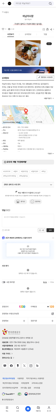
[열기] (51, 184)
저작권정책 (25, 383)
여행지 (6, 12)
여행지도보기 (51, 108)
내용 (47, 98)
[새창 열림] (8, 394)
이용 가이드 (6, 354)
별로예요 (37, 201)
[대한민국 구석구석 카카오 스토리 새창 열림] (18, 365)
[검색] (50, 3)
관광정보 (5, 321)
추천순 (52, 282)
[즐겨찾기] (43, 29)
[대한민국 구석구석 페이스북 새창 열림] (11, 365)
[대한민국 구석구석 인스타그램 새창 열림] (31, 365)
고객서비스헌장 (37, 383)
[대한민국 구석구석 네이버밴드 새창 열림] (37, 365)
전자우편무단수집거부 (10, 388)
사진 (42, 230)
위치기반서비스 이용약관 (35, 378)
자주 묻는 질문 (26, 388)
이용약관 (20, 378)
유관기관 (34, 321)
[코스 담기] (47, 29)
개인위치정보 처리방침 (10, 383)
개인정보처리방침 (8, 378)
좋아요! (23, 201)
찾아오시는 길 (7, 358)
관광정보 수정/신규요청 (10, 314)
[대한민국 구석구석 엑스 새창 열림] (24, 365)
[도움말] (3, 230)
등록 (50, 230)
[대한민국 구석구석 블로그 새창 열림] (5, 365)
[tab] (7, 409)
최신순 (45, 282)
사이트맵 (37, 388)
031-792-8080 (23, 127)
